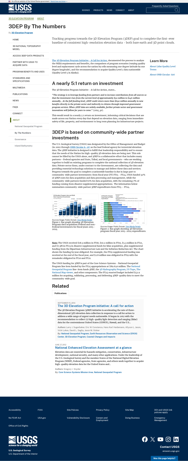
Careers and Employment (102, 419)
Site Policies (73, 410)
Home (16, 39)
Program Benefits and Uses (29, 72)
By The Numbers (23, 133)
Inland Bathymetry (23, 146)
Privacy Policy (102, 410)
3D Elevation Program (21, 18)
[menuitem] (86, 8)
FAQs (15, 107)
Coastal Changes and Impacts (101, 337)
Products (98, 10)
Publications (20, 94)
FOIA (40, 410)
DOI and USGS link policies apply (163, 411)
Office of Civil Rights (18, 426)
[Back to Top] (179, 452)
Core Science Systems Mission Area (76, 372)
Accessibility (15, 410)
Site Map (129, 410)
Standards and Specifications (21, 79)
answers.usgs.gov (171, 451)
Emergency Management (160, 419)
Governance (20, 139)
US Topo (131, 269)
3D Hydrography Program (113, 269)
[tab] (60, 293)
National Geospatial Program (28, 126)
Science (86, 10)
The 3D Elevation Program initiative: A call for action (96, 306)
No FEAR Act (15, 418)
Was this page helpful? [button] (164, 458)
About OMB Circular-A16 (162, 74)
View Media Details (84, 220)
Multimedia (19, 87)
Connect (120, 10)
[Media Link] (75, 206)
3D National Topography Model (27, 47)
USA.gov (42, 418)
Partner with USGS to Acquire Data (25, 63)
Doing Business (132, 418)
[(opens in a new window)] (144, 439)
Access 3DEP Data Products (28, 56)
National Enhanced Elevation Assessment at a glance (93, 347)
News (109, 10)
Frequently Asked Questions (165, 6)
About (131, 10)
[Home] (20, 12)
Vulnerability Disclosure (78, 418)
